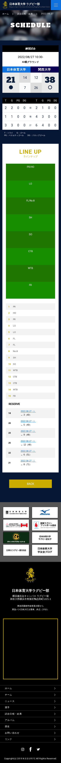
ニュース (10, 701)
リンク (8, 739)
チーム (8, 694)
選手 (7, 707)
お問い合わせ (12, 733)
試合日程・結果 (13, 714)
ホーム (8, 688)
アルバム (10, 720)
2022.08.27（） (28, 411)
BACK (30, 483)
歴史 (7, 726)
